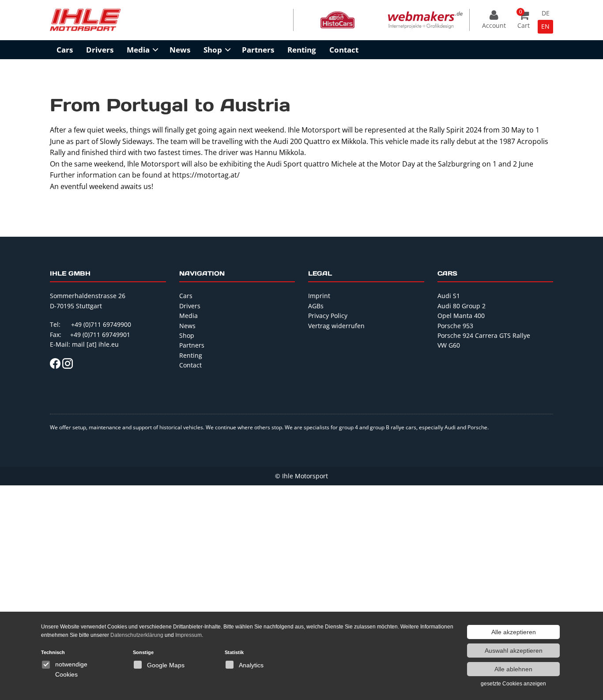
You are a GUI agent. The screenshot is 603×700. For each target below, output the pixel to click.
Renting (301, 50)
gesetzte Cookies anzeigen (513, 684)
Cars (65, 50)
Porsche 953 (455, 326)
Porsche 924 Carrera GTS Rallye (483, 335)
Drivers (99, 50)
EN (545, 26)
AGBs (316, 306)
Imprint (319, 295)
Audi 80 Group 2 (461, 306)
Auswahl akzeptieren (514, 650)
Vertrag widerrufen (336, 326)
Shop (213, 50)
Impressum (188, 635)
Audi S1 (448, 295)
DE (546, 13)
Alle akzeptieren (513, 632)
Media (138, 50)
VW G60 (448, 345)
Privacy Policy (327, 315)
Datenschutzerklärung (136, 635)
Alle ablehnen (513, 669)
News (180, 50)
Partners (258, 50)
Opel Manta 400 (461, 315)
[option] (337, 20)
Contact (343, 50)
